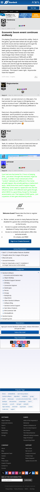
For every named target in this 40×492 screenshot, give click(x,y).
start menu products (22, 394)
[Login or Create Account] (33, 2)
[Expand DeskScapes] (3, 288)
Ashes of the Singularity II (30, 420)
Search (11, 11)
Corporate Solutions (7, 423)
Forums (3, 468)
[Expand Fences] (3, 290)
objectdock (17, 396)
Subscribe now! (20, 332)
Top (38, 95)
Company (4, 445)
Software (4, 417)
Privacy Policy (9, 489)
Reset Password (29, 458)
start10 (35, 399)
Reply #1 (4, 95)
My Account (28, 451)
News (3, 458)
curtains (30, 406)
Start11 (3, 425)
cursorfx (12, 404)
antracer (10, 162)
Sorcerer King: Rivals (29, 440)
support (13, 409)
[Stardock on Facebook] (15, 342)
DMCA (26, 489)
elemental (14, 406)
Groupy (3, 435)
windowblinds (11, 394)
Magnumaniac (12, 83)
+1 (3, 25)
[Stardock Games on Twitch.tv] (21, 342)
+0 (3, 136)
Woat (9, 131)
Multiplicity (4, 433)
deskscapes (11, 399)
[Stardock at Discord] (16, 345)
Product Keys (29, 456)
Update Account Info (31, 461)
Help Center (28, 448)
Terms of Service (18, 489)
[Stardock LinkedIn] (23, 345)
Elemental (26, 423)
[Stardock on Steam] (28, 342)
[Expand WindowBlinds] (3, 313)
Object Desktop (5, 420)
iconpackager (22, 401)
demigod (19, 404)
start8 (3, 399)
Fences (3, 428)
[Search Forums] (38, 2)
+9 (3, 167)
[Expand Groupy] (3, 293)
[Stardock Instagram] (25, 342)
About (3, 448)
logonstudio (23, 406)
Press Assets (4, 461)
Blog (2, 451)
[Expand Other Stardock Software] (3, 300)
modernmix (5, 409)
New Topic (33, 8)
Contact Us (4, 466)
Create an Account (30, 453)
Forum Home (4, 11)
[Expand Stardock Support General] (3, 280)
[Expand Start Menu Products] (3, 308)
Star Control (26, 430)
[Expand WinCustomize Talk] (3, 310)
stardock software (7, 396)
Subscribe (28, 480)
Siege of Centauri (28, 438)
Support (28, 445)
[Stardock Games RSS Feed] (26, 345)
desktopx (4, 401)
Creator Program (6, 463)
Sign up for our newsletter (11, 477)
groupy (32, 396)
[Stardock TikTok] (20, 345)
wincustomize (12, 401)
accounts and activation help (23, 399)
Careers (3, 456)
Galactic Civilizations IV (29, 425)
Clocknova (11, 20)
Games (25, 417)
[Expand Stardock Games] (1, 316)
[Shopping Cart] (35, 2)
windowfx (26, 404)
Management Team (6, 453)
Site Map (32, 489)
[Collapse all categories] (38, 272)
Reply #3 (4, 170)
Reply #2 (4, 140)
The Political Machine (29, 433)
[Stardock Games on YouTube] (18, 342)
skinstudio (4, 404)
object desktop (6, 406)
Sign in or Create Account (20, 241)
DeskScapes (4, 430)
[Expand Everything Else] (1, 318)
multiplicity (25, 396)
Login (16, 11)
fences (4, 394)
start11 (30, 401)
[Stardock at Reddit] (13, 345)
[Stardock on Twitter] (11, 342)
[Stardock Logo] (10, 2)
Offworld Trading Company (31, 435)
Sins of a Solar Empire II (29, 428)
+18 (3, 89)
